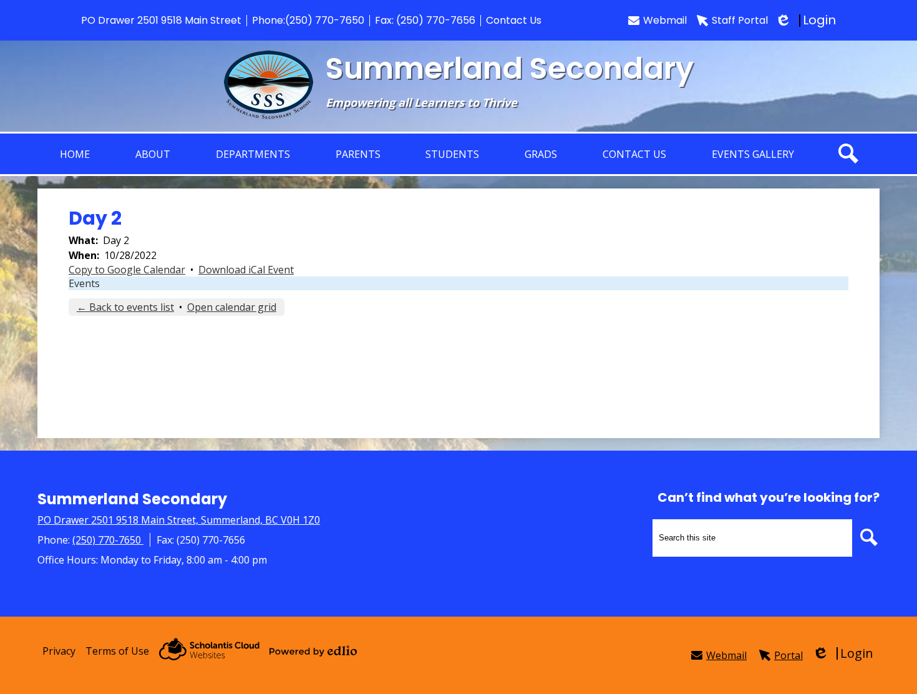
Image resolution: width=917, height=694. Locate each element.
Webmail (665, 20)
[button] (153, 154)
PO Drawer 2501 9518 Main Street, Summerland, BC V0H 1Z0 (178, 520)
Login (807, 20)
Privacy (58, 651)
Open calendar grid (231, 307)
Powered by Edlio (313, 651)
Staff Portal (740, 20)
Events (84, 283)
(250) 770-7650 (324, 20)
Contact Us (513, 20)
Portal (788, 655)
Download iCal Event (246, 269)
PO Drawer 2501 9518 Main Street (161, 20)
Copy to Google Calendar (127, 269)
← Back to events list (125, 307)
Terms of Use (117, 651)
